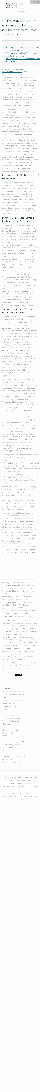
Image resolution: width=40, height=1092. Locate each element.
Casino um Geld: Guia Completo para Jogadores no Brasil (13, 706)
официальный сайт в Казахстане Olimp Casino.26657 (10, 733)
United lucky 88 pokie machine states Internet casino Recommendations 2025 (13, 759)
